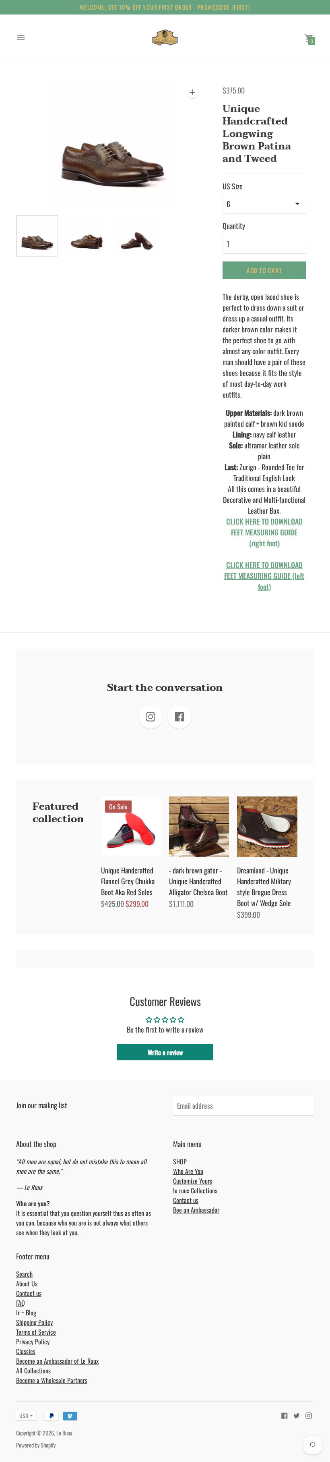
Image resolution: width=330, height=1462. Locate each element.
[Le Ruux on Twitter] (296, 1414)
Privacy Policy (33, 1341)
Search (24, 1274)
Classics (25, 1351)
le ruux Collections (195, 1190)
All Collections (33, 1370)
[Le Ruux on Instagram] (308, 1414)
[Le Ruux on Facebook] (284, 1414)
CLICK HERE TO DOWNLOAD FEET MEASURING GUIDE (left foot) (264, 576)
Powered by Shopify (36, 1445)
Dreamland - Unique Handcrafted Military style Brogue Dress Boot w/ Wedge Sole (264, 886)
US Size (233, 186)
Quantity (234, 226)
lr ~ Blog (26, 1312)
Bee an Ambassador (196, 1210)
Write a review (165, 1052)
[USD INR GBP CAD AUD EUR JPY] (22, 1415)
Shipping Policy (34, 1322)
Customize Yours (192, 1181)
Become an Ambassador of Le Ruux (57, 1361)
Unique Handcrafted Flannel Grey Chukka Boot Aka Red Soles (128, 881)
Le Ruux (64, 1433)
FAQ (20, 1303)
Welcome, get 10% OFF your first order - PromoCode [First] (165, 7)
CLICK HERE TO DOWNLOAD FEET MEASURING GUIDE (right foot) (264, 532)
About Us (26, 1283)
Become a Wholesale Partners (51, 1380)
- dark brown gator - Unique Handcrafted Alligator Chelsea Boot (198, 881)
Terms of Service (36, 1332)
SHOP (180, 1161)
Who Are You (188, 1171)
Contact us (185, 1200)
